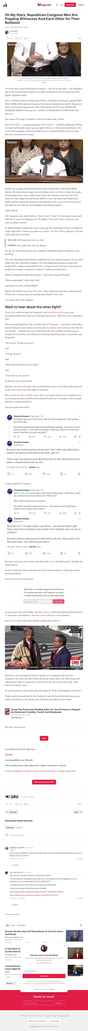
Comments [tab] (10, 828)
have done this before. (33, 291)
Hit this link (10, 579)
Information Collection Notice (43, 983)
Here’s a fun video (13, 620)
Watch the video (12, 124)
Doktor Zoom (15, 715)
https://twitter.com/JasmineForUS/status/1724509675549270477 (34, 895)
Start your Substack (38, 1021)
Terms (54, 1016)
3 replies (15, 905)
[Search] (57, 5)
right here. (31, 749)
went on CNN (49, 612)
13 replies (15, 865)
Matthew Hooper (16, 847)
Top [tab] (7, 925)
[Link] (2, 307)
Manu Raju (20, 727)
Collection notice (63, 1016)
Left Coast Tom (15, 872)
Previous (13, 812)
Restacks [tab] (19, 828)
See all (9, 983)
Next (76, 812)
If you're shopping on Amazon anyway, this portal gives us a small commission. (40, 771)
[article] (44, 937)
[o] (44, 161)
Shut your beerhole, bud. (14, 937)
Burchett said (38, 615)
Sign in (81, 5)
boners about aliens (29, 327)
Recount (9, 727)
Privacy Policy (60, 983)
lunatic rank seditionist (60, 327)
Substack (33, 1026)
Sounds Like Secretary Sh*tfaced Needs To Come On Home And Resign (34, 932)
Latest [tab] (13, 925)
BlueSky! (9, 754)
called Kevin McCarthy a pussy (56, 312)
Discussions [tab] (21, 925)
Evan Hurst (14, 31)
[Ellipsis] (82, 847)
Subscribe (70, 5)
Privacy (47, 1016)
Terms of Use (54, 981)
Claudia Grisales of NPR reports (24, 395)
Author (12, 850)
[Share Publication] (61, 5)
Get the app (54, 1021)
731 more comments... (12, 914)
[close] (64, 946)
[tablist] (14, 827)
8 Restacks (30, 797)
